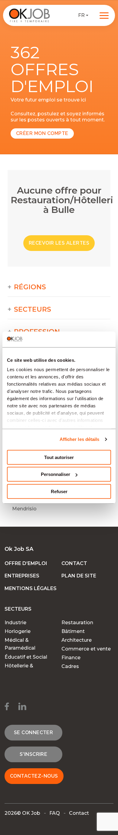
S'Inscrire (34, 754)
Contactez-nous (34, 776)
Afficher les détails (80, 439)
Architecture (76, 640)
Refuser (59, 491)
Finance (70, 657)
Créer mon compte (42, 133)
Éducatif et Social (26, 657)
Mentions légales (31, 588)
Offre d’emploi (26, 563)
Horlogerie (18, 631)
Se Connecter (33, 732)
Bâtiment (73, 631)
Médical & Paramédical (20, 644)
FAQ (54, 813)
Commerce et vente (86, 649)
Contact (74, 563)
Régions (30, 287)
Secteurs (32, 309)
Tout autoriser (59, 457)
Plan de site (78, 576)
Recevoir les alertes (59, 243)
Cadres (70, 666)
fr (81, 15)
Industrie (15, 622)
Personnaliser (55, 474)
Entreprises (22, 576)
